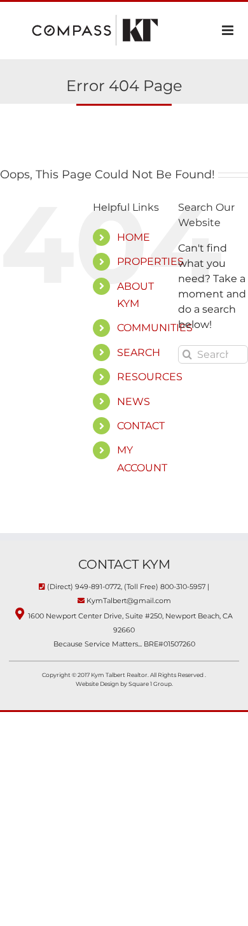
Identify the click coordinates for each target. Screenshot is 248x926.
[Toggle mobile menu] (228, 30)
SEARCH (138, 352)
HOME (133, 237)
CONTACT (141, 426)
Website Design (98, 683)
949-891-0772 (98, 586)
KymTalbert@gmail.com (128, 600)
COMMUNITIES (155, 328)
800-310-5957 (182, 586)
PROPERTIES (150, 261)
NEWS (133, 401)
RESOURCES (150, 377)
